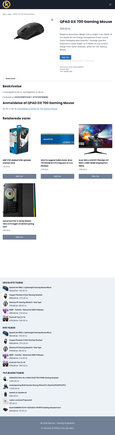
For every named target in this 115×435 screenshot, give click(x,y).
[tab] (10, 78)
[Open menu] (110, 4)
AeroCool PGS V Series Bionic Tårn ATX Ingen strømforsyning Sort (18, 224)
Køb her (65, 57)
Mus (9, 14)
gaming (66, 71)
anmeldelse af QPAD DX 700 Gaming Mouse (37, 109)
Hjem (4, 14)
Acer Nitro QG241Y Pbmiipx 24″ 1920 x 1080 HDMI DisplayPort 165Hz (94, 163)
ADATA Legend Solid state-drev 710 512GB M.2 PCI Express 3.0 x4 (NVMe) (57, 163)
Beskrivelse (10, 78)
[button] (52, 20)
